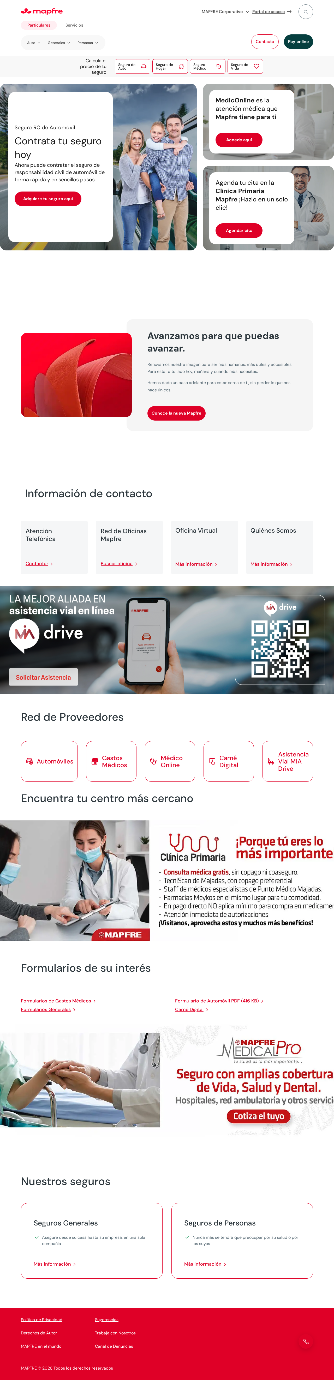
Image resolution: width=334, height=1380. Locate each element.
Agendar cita (239, 230)
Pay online (298, 41)
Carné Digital (189, 1009)
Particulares (38, 25)
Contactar (37, 563)
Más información (194, 564)
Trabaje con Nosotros (115, 1333)
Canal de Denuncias (114, 1346)
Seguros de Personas (220, 1223)
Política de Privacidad (41, 1319)
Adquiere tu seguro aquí (48, 198)
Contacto (265, 41)
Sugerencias (106, 1319)
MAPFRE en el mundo (41, 1346)
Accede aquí (239, 140)
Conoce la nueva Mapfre (176, 413)
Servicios (74, 25)
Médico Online (172, 761)
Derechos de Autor (39, 1333)
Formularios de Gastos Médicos (56, 1001)
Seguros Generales (66, 1223)
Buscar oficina (117, 563)
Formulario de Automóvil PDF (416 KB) (217, 1001)
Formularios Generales (46, 1009)
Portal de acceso (268, 11)
